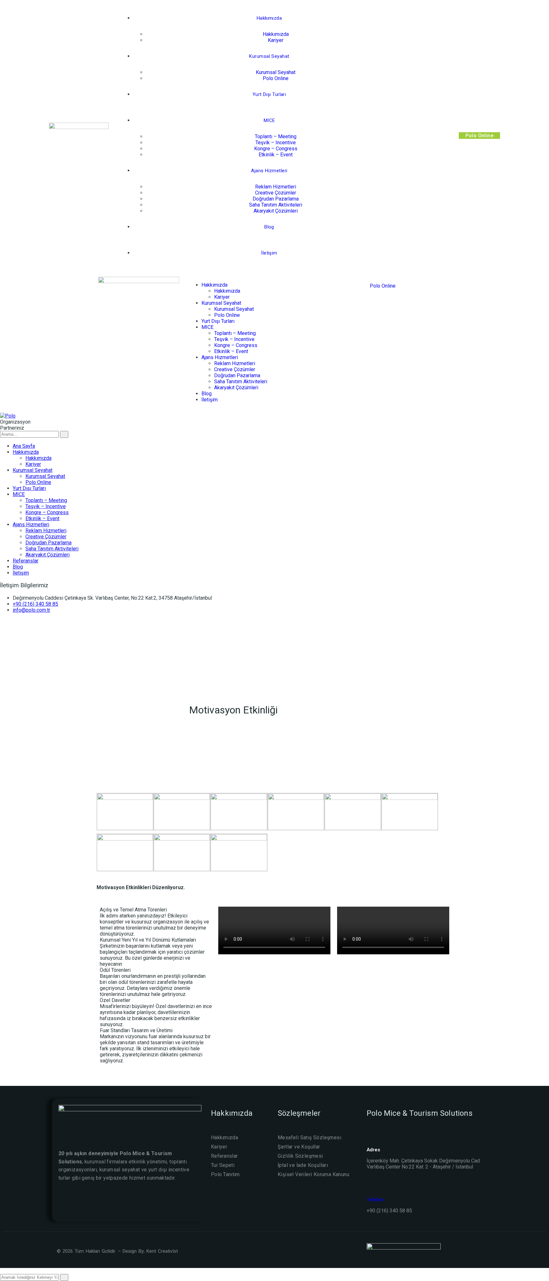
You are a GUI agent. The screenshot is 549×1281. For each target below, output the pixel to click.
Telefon (375, 1200)
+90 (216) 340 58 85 (35, 604)
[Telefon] (370, 1187)
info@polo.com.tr (31, 610)
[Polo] (8, 415)
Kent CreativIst (162, 1251)
